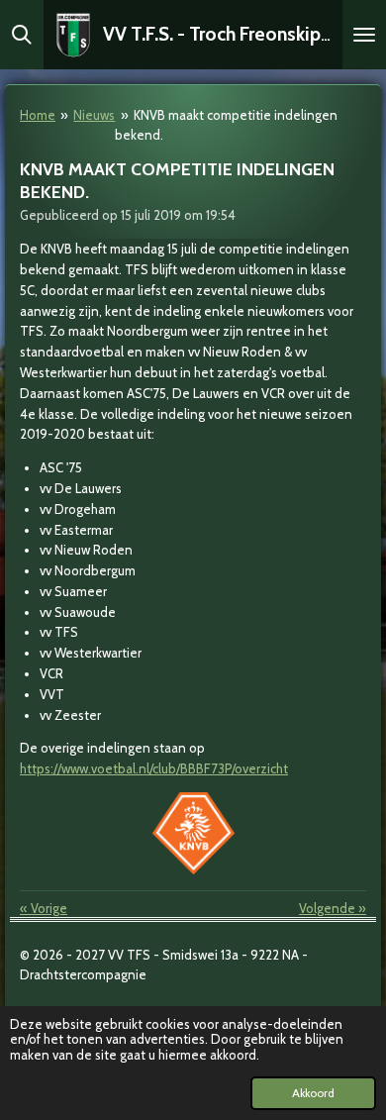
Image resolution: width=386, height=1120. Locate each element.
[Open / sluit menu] (364, 34)
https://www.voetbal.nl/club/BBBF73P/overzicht (154, 768)
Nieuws (94, 115)
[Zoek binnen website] (22, 34)
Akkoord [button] (313, 1093)
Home (37, 115)
